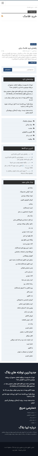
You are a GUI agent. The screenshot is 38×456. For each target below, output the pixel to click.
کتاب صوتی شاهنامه (27, 320)
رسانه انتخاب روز (28, 284)
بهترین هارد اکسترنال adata (25, 308)
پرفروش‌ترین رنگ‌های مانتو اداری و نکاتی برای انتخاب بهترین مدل (19, 158)
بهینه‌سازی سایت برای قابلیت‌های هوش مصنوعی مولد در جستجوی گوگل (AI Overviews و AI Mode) (18, 92)
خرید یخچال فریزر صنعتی (26, 304)
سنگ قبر (30, 188)
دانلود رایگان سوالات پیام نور (25, 224)
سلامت (30, 128)
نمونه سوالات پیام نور (27, 196)
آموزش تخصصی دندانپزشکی (25, 300)
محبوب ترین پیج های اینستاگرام (24, 248)
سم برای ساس (29, 272)
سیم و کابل (30, 292)
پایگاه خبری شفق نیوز (27, 240)
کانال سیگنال (29, 336)
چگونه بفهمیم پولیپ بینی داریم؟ (18, 163)
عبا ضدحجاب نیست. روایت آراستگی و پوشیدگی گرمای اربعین (19, 111)
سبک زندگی (33, 44)
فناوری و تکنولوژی (27, 132)
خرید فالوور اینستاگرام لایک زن (24, 264)
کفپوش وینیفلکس (28, 256)
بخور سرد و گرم (28, 312)
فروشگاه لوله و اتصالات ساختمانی (24, 252)
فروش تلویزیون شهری (27, 200)
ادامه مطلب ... (32, 63)
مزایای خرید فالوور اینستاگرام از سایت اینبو (21, 260)
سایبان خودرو (29, 328)
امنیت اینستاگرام (28, 208)
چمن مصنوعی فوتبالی (27, 268)
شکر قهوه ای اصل (28, 236)
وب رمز (31, 228)
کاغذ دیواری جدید (28, 244)
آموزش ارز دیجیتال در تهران (25, 352)
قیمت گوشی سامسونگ (26, 192)
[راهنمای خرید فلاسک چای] (19, 34)
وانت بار (30, 324)
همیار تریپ (30, 344)
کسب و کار (29, 135)
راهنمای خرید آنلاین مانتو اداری (19, 154)
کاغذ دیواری (29, 276)
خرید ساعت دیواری (27, 232)
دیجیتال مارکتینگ (27, 121)
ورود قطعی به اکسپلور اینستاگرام (24, 288)
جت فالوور (30, 296)
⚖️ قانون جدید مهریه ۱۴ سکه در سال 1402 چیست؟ (18, 167)
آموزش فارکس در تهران (26, 332)
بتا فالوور (30, 348)
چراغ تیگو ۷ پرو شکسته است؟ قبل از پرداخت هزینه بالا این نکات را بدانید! (18, 105)
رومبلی (31, 204)
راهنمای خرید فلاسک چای (28, 48)
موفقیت (30, 139)
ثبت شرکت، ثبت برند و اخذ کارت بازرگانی (22, 340)
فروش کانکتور (29, 316)
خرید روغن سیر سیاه (27, 280)
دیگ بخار (30, 216)
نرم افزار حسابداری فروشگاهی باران (23, 220)
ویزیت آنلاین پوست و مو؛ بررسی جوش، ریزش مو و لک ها (19, 99)
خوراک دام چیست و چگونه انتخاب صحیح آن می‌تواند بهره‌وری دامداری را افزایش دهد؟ (20, 86)
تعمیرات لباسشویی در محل (25, 212)
